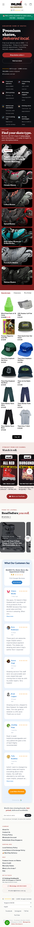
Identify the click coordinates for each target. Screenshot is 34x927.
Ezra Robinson (15, 628)
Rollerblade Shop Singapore (12, 840)
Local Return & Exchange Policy (13, 850)
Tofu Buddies (14, 757)
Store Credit (6, 863)
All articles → (6, 517)
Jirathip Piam (14, 726)
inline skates (25, 136)
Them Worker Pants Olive (7, 404)
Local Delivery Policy (9, 847)
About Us (5, 829)
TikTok (26, 911)
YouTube (17, 915)
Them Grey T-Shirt (24, 426)
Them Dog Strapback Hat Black (8, 382)
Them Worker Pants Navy (24, 404)
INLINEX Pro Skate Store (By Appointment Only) (17, 571)
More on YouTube (18, 496)
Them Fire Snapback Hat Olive (7, 359)
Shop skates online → (17, 55)
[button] (3, 4)
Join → (28, 815)
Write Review (17, 582)
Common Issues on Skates (11, 860)
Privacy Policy (7, 835)
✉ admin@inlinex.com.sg (16, 890)
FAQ (3, 871)
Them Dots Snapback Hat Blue (24, 359)
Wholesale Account (9, 837)
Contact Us (6, 832)
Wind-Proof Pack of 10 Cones (8, 314)
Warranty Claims (8, 866)
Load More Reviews (17, 791)
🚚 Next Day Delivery (9, 853)
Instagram (18, 911)
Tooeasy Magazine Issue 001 (7, 336)
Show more (10, 616)
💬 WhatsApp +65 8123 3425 (17, 886)
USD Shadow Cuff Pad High (25, 314)
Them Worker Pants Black (7, 427)
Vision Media (13, 592)
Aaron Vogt (13, 662)
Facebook (9, 911)
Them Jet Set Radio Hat (24, 382)
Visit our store (17, 61)
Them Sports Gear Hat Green (25, 336)
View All (17, 437)
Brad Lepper (14, 695)
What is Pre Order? (9, 868)
